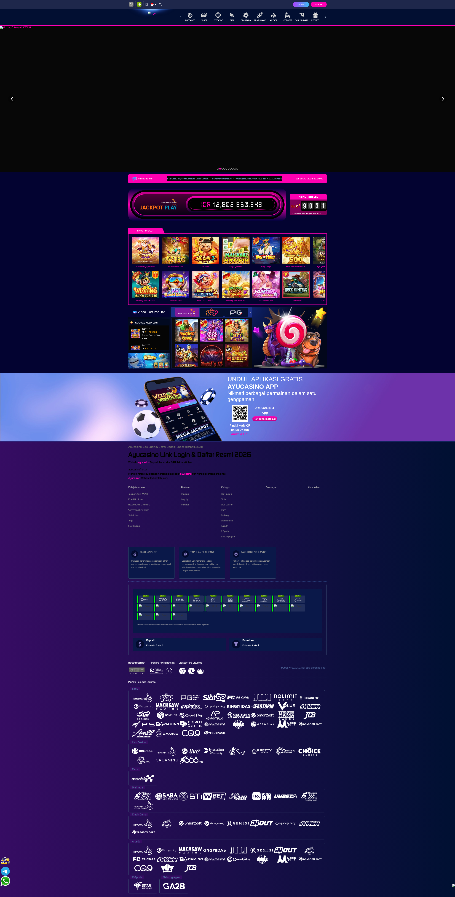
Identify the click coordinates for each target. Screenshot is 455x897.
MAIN (147, 250)
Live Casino (218, 20)
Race (232, 20)
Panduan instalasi (265, 418)
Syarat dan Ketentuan (138, 509)
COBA (189, 326)
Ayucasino (134, 478)
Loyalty (184, 499)
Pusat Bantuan (135, 499)
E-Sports (287, 20)
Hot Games (190, 20)
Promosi (315, 20)
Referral (185, 504)
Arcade (273, 20)
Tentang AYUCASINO (138, 493)
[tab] (187, 312)
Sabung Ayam (301, 20)
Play (171, 207)
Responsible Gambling (139, 504)
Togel (130, 520)
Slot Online (133, 515)
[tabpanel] (227, 98)
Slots (204, 20)
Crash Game (260, 20)
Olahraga (246, 20)
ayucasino (143, 462)
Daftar (318, 4)
